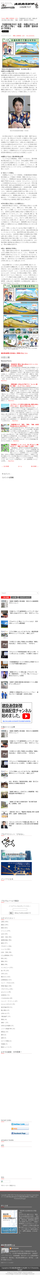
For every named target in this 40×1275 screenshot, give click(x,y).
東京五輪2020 (5, 1007)
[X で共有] (6, 357)
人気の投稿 (6, 597)
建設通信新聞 (15, 1248)
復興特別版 (4, 940)
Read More (4, 380)
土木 (16, 18)
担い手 (3, 970)
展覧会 (3, 1032)
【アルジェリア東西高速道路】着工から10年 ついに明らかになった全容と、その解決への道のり (23, 652)
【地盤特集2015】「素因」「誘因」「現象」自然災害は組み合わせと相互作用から (24, 425)
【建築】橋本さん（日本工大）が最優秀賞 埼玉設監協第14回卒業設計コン (23, 792)
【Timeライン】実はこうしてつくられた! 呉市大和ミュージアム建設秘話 (23, 622)
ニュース (4, 949)
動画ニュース (5, 1047)
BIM (2, 958)
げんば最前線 (5, 955)
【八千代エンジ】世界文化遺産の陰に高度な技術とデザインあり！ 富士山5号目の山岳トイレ (24, 405)
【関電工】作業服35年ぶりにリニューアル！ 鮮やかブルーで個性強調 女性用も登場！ (23, 693)
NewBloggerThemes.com (28, 1273)
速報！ (3, 1022)
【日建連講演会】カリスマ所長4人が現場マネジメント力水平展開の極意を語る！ (24, 663)
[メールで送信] (2, 357)
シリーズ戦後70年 (6, 1029)
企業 (2, 922)
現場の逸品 (4, 986)
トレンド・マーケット (8, 1001)
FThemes (15, 1272)
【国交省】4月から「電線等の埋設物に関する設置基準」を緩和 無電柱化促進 (24, 813)
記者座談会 (4, 980)
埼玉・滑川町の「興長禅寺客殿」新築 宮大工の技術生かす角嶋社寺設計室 (23, 782)
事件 (2, 1035)
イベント (4, 931)
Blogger (23, 1198)
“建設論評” (4, 1016)
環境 (7, 18)
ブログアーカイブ (25, 597)
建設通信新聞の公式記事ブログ (21, 1268)
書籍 (2, 964)
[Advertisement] (20, 12)
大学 (2, 974)
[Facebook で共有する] (9, 357)
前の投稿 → (34, 466)
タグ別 (14, 597)
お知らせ (4, 1013)
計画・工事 (4, 952)
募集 (2, 961)
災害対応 (12, 18)
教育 (2, 943)
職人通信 (4, 1010)
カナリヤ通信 (5, 1041)
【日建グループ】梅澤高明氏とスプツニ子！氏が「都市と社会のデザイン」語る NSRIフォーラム (24, 612)
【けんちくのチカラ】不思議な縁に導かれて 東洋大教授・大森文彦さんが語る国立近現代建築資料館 (23, 823)
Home (3, 18)
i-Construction (5, 998)
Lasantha (30, 1272)
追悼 (2, 1038)
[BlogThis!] (4, 357)
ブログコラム (5, 989)
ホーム (20, 466)
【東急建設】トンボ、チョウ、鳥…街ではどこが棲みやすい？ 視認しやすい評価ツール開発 (24, 445)
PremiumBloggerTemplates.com (14, 1273)
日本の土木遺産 (6, 1025)
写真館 (3, 1044)
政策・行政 (4, 937)
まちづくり (4, 992)
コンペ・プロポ (6, 983)
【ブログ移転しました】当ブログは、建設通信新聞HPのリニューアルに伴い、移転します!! (23, 632)
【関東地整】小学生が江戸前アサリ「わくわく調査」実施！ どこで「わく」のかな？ (23, 385)
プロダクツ (4, 946)
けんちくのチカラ (6, 1004)
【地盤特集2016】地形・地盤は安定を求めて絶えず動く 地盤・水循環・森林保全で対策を (19, 26)
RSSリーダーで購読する (8, 1185)
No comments (30, 35)
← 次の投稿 (5, 466)
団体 (2, 928)
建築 (2, 925)
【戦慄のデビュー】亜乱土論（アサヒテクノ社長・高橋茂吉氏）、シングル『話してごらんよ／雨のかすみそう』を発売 (23, 674)
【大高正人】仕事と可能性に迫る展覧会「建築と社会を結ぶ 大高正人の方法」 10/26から (23, 642)
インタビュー (5, 967)
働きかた (4, 977)
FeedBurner (22, 913)
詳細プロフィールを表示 (7, 1262)
